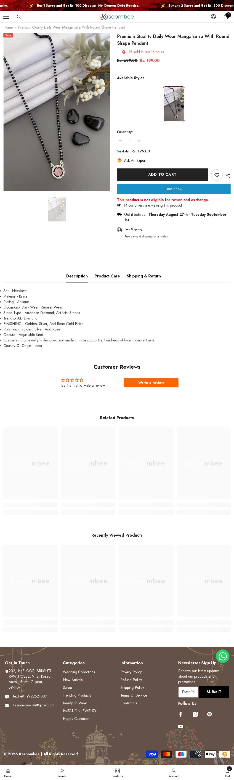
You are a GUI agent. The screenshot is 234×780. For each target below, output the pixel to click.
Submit (214, 692)
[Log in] (213, 17)
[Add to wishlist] (217, 175)
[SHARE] (227, 175)
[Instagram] (195, 714)
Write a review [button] (151, 382)
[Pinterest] (209, 714)
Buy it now (173, 189)
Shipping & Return (144, 276)
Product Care (107, 276)
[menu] (6, 16)
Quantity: (125, 132)
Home (8, 27)
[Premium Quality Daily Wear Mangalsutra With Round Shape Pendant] (174, 104)
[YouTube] (180, 726)
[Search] (19, 17)
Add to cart (162, 174)
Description (77, 276)
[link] (30, 505)
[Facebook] (180, 714)
